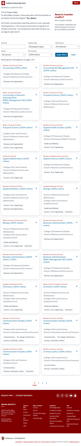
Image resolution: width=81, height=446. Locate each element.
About (25, 423)
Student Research (24, 396)
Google (11, 414)
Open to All (37, 442)
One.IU (35, 410)
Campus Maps (71, 416)
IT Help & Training (55, 410)
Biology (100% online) (53, 189)
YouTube (71, 395)
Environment (32, 51)
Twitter (58, 395)
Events (25, 412)
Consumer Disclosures (57, 426)
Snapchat (75, 395)
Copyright (53, 442)
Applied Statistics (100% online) (18, 189)
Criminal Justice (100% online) (57, 351)
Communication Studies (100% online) (17, 322)
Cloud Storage (37, 418)
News (25, 409)
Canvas (35, 408)
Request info (7, 396)
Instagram (66, 395)
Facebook (62, 395)
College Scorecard (28, 442)
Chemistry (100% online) (14, 286)
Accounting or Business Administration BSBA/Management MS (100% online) (17, 99)
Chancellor (26, 415)
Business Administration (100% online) (58, 224)
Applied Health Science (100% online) (57, 128)
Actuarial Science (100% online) (58, 95)
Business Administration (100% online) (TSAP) (17, 258)
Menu (76, 3)
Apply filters (61, 55)
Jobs (24, 426)
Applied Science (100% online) (57, 158)
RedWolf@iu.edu (6, 421)
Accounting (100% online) (15, 68)
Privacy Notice (45, 442)
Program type (32, 43)
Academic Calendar (73, 410)
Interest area (59, 43)
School (3, 51)
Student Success (55, 413)
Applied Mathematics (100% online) (16, 160)
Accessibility (18, 442)
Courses (69, 408)
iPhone (3, 416)
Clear (73, 55)
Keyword (4, 43)
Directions (4, 414)
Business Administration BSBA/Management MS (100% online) (57, 259)
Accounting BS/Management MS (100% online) (58, 69)
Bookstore (70, 413)
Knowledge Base (55, 408)
